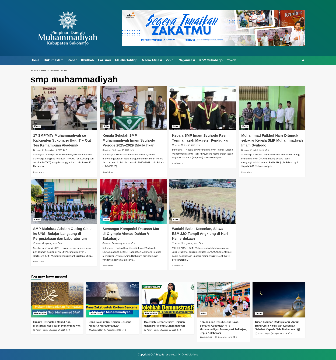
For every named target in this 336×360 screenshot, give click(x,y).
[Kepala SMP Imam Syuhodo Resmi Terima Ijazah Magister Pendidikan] (202, 108)
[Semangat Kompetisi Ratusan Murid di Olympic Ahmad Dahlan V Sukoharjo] (133, 201)
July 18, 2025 (189, 145)
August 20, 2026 (169, 330)
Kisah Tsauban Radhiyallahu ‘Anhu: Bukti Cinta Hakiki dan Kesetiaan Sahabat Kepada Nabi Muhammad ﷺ (277, 325)
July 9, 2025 (258, 150)
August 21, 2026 (114, 330)
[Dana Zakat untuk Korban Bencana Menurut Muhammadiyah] (112, 299)
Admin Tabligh (42, 330)
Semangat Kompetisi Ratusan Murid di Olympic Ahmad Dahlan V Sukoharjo (133, 233)
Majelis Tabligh (126, 60)
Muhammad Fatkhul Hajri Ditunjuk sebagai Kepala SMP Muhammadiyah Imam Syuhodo (272, 140)
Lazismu (104, 60)
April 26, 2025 (51, 243)
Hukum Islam (53, 60)
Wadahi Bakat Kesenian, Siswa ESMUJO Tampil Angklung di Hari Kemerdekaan (200, 233)
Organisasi (187, 60)
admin (38, 150)
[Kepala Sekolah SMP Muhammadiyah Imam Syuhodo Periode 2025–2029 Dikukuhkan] (133, 108)
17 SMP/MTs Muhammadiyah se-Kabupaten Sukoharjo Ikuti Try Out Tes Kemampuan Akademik (62, 140)
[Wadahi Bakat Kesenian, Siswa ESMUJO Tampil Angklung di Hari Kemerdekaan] (202, 201)
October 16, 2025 (121, 150)
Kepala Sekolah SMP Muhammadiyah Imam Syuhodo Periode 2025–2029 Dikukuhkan (129, 140)
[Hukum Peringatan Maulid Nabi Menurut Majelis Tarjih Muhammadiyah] (57, 299)
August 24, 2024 (191, 243)
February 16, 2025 (122, 243)
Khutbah (87, 60)
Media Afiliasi (152, 60)
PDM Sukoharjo (211, 60)
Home (35, 60)
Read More (38, 172)
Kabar (72, 60)
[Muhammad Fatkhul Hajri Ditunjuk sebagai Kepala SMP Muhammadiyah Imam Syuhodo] (272, 108)
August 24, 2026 (58, 330)
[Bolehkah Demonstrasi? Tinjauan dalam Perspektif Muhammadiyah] (168, 299)
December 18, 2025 (53, 150)
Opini (170, 60)
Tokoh (231, 60)
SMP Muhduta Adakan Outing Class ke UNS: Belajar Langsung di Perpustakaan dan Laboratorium (62, 233)
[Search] (303, 60)
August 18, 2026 (280, 334)
